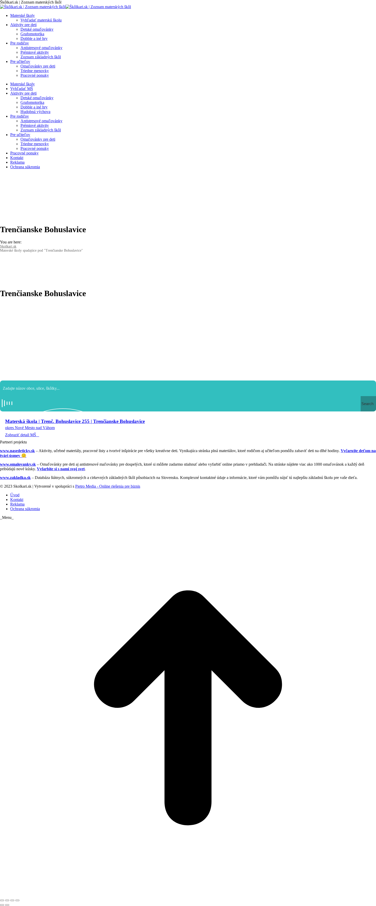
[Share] (7, 900)
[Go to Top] (188, 894)
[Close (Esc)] (2, 900)
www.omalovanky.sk (18, 464)
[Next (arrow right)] (7, 905)
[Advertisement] (188, 339)
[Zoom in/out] (17, 900)
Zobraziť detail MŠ (20, 435)
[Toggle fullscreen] (12, 900)
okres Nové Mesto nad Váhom (30, 428)
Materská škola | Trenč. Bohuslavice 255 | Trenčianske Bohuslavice (75, 421)
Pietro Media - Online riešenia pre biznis (107, 486)
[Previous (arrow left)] (2, 905)
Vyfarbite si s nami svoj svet (61, 469)
